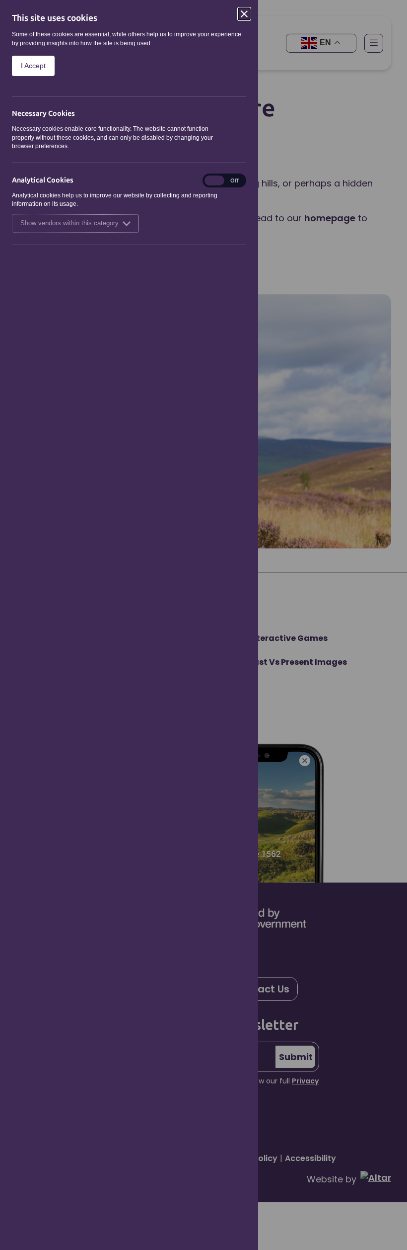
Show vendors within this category (69, 223)
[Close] (244, 14)
